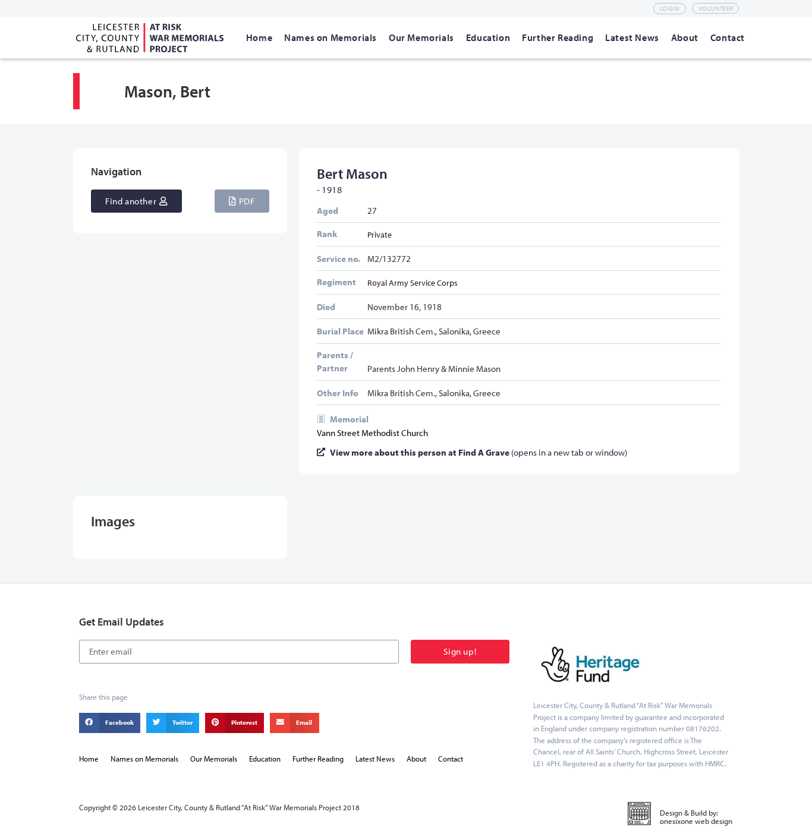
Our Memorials (213, 758)
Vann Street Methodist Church (372, 432)
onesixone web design (696, 821)
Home (89, 758)
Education (265, 758)
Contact (450, 758)
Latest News (375, 758)
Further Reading (318, 758)
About (416, 758)
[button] (242, 201)
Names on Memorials (144, 758)
